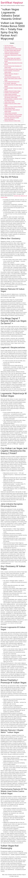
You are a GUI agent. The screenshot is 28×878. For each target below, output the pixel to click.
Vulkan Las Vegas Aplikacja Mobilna (13, 106)
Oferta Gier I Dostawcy (10, 47)
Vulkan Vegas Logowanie (10, 94)
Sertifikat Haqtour (12, 2)
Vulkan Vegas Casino (9, 102)
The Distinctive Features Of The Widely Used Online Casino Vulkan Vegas (12, 78)
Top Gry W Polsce (8, 45)
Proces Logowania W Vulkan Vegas (13, 69)
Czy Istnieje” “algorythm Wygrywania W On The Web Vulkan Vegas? (13, 85)
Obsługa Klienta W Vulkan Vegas (12, 91)
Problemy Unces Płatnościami (11, 92)
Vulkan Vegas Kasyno (9, 108)
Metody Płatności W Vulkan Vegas (12, 48)
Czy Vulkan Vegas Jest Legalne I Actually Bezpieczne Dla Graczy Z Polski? (12, 59)
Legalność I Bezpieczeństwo (11, 53)
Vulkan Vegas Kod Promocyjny (11, 81)
